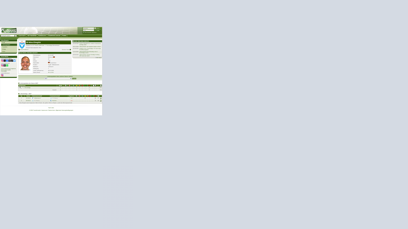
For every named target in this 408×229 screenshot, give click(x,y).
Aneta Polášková (24, 49)
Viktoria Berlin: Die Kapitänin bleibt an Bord (90, 46)
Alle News (99, 57)
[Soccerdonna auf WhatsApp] (7, 66)
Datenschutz (51, 110)
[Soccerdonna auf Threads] (9, 61)
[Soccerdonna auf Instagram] (2, 61)
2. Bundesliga (48, 45)
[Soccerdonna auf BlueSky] (14, 61)
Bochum (54, 100)
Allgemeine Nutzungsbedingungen (64, 110)
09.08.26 (28, 100)
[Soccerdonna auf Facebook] (7, 61)
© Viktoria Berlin (25, 70)
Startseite (22, 35)
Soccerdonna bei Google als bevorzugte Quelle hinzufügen (8, 70)
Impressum (44, 110)
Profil (3, 42)
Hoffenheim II (37, 98)
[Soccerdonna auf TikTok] (12, 61)
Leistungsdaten (6, 44)
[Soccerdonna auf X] (5, 61)
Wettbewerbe (32, 35)
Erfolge (4, 49)
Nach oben (51, 107)
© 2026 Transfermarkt (35, 110)
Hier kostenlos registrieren (90, 32)
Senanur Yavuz (65, 49)
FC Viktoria (55, 98)
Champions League (54, 35)
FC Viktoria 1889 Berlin (38, 45)
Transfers (4, 47)
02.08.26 (28, 98)
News (3, 51)
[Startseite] (9, 31)
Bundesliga (42, 35)
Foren (64, 35)
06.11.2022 (51, 72)
